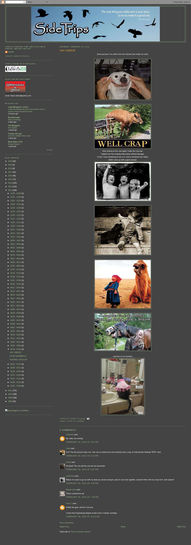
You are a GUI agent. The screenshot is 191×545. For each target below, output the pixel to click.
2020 (10, 161)
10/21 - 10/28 (16, 230)
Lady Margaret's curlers (18, 107)
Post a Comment (66, 523)
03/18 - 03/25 (16, 335)
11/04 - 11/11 (16, 222)
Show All (49, 150)
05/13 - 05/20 (16, 306)
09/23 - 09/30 (16, 244)
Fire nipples (12, 128)
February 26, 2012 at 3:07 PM (82, 469)
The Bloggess (14, 125)
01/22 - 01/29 (16, 375)
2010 (10, 394)
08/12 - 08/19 (16, 259)
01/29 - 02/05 (16, 371)
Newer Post (64, 527)
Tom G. (69, 503)
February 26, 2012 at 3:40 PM (82, 483)
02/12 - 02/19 (16, 364)
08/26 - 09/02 (16, 251)
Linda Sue (70, 476)
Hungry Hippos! (14, 144)
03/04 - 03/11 (16, 342)
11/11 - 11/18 (16, 219)
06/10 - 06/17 (16, 291)
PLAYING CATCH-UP (18, 360)
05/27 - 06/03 (16, 298)
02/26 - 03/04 (16, 346)
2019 (10, 165)
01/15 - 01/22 (16, 379)
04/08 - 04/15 (16, 324)
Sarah (68, 462)
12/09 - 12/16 (16, 204)
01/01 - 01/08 (16, 386)
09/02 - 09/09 (16, 248)
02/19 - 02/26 (16, 349)
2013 (10, 187)
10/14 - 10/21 (16, 233)
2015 (10, 179)
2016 (10, 176)
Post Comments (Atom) (80, 532)
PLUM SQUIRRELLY (18, 356)
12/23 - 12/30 (16, 197)
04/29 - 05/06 (16, 313)
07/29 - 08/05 (16, 266)
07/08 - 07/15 (16, 277)
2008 (10, 401)
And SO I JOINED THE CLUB (19, 136)
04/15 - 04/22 (16, 320)
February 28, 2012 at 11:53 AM (83, 517)
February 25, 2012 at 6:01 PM (82, 442)
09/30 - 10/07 (16, 240)
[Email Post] (88, 418)
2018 (10, 168)
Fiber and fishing (14, 120)
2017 (10, 172)
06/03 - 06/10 (16, 295)
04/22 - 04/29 (16, 317)
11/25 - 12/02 (16, 211)
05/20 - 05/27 (16, 302)
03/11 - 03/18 (16, 338)
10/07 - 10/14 (16, 237)
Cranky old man (15, 134)
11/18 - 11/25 (16, 215)
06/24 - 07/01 (16, 284)
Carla (68, 448)
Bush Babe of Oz (15, 142)
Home (123, 527)
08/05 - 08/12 (16, 262)
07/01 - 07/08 (16, 280)
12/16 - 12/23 (16, 201)
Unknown (69, 434)
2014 (10, 183)
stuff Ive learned (75, 421)
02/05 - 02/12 (16, 368)
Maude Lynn (71, 490)
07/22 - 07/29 (16, 269)
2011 (10, 390)
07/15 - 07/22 (16, 273)
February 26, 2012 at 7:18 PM (82, 497)
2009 (10, 398)
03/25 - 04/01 (16, 331)
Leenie (11, 52)
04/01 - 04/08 (16, 327)
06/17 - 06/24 (16, 288)
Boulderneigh (14, 117)
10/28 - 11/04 (16, 226)
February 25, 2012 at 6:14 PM (82, 456)
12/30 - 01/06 (16, 193)
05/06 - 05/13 (16, 309)
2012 (10, 190)
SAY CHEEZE (68, 50)
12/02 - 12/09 (16, 208)
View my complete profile (17, 56)
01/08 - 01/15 (16, 382)
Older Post (181, 527)
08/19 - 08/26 (16, 255)
